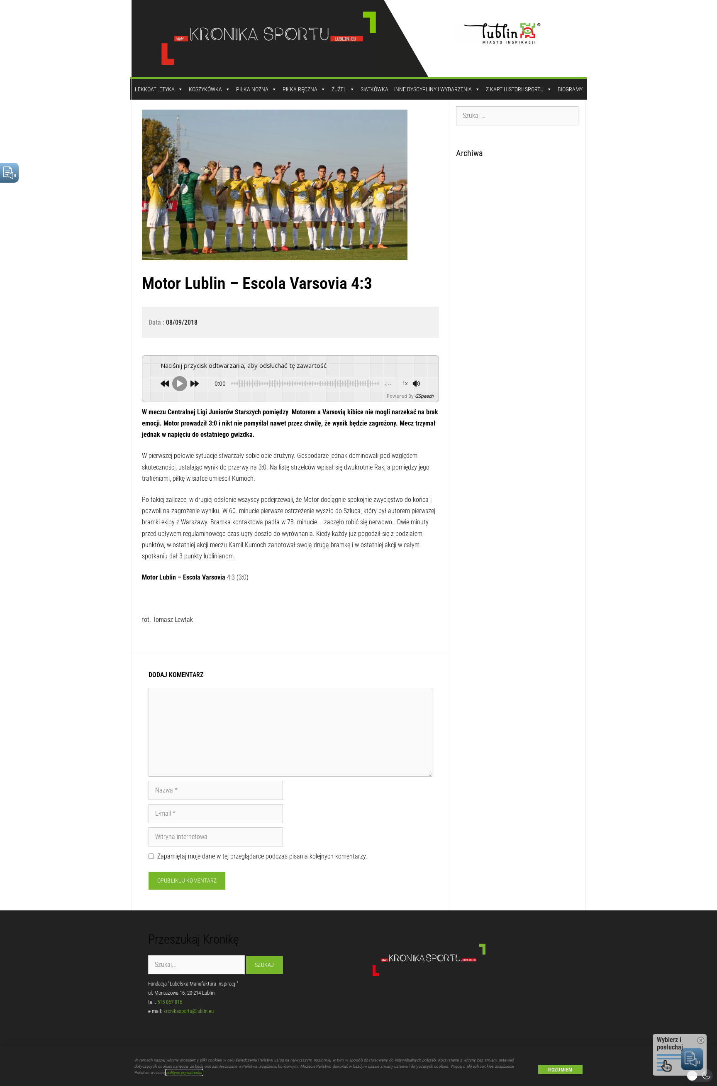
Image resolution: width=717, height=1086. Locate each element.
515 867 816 (169, 1002)
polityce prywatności (184, 1072)
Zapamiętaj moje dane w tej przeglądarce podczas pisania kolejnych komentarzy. (262, 856)
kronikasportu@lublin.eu (188, 1011)
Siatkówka (374, 89)
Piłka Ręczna (300, 89)
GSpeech (424, 396)
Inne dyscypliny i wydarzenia (433, 89)
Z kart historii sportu (515, 89)
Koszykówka (205, 89)
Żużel (339, 89)
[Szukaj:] (517, 115)
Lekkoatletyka (155, 89)
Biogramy (570, 89)
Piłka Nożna (252, 89)
